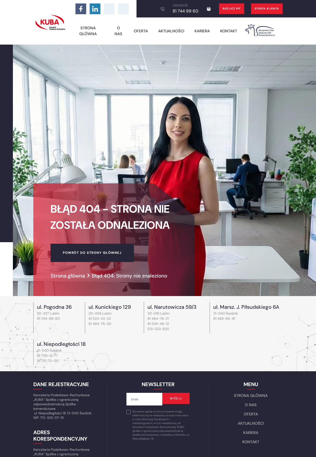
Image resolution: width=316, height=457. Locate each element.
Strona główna (88, 30)
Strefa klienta (267, 8)
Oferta (141, 31)
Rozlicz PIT (232, 8)
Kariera (202, 31)
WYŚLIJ (176, 398)
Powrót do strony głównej (92, 253)
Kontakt (228, 31)
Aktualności (171, 31)
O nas (118, 30)
